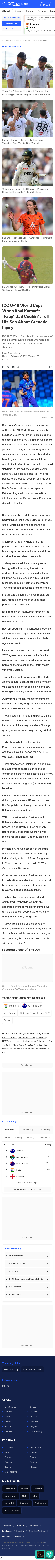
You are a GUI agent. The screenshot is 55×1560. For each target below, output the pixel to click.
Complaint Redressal (38, 1531)
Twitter (5, 1045)
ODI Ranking (27, 1130)
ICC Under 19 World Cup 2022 (34, 1013)
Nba (35, 1496)
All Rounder (44, 1137)
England (20, 1176)
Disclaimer (7, 1531)
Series (29, 11)
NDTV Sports (8, 1041)
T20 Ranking (44, 1130)
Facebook (31, 1041)
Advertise (6, 1526)
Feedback (33, 1526)
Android (42, 1048)
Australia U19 (35, 1005)
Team (7, 1137)
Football (28, 1033)
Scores (19, 11)
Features (34, 1421)
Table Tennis (12, 1510)
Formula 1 (10, 1488)
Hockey (38, 1488)
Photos (33, 1417)
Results (33, 1411)
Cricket (6, 11)
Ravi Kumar (10, 1013)
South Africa (22, 1157)
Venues (8, 1431)
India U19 (14, 1005)
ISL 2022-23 (10, 1447)
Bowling (30, 1137)
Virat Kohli (13, 1271)
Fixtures (42, 11)
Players (33, 1426)
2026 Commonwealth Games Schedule (27, 1279)
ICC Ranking (36, 1431)
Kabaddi (9, 1503)
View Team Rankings (27, 1182)
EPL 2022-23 (36, 1447)
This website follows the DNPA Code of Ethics (23, 1542)
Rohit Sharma (15, 1294)
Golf (24, 1496)
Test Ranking (11, 1130)
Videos (8, 1421)
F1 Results (41, 1037)
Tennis (24, 1488)
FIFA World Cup (16, 1256)
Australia (20, 1151)
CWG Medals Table (18, 1263)
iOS (4, 1052)
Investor (20, 1531)
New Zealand (22, 1163)
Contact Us (19, 1537)
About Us (20, 1526)
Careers (6, 1537)
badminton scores (26, 1037)
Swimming (40, 1503)
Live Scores (10, 1407)
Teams (8, 1426)
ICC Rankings (15, 1287)
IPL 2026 (9, 29)
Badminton (10, 1496)
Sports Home (7, 40)
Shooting (24, 1503)
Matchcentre (11, 1472)
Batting (18, 1137)
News (27, 40)
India (18, 1170)
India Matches (11, 23)
